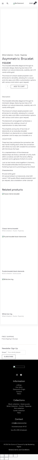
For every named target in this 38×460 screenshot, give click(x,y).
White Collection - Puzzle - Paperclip (14, 55)
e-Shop (19, 385)
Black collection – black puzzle (19, 404)
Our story (19, 387)
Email (4, 352)
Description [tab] (6, 97)
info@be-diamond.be (19, 423)
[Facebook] (21, 375)
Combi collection (19, 410)
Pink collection (19, 408)
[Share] (11, 455)
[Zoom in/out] (2, 455)
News (19, 413)
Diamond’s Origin (19, 389)
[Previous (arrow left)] (2, 458)
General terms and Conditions (19, 450)
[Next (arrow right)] (6, 458)
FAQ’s (19, 394)
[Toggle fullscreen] (6, 455)
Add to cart (19, 86)
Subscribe (8, 356)
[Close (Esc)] (15, 455)
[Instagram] (17, 375)
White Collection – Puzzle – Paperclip (19, 406)
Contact (19, 391)
